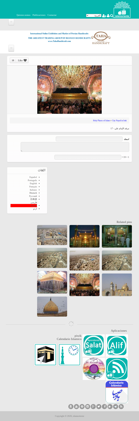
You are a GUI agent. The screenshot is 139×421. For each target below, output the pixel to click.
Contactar (51, 15)
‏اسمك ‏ (126, 139)
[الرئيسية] (122, 9)
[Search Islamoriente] (112, 16)
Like (17, 60)
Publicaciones (39, 15)
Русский (33, 196)
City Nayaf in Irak (119, 120)
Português (32, 180)
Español (33, 177)
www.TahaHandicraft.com (59, 41)
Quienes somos (23, 15)
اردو (35, 208)
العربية (34, 205)
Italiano (33, 190)
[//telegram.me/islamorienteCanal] (115, 406)
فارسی (34, 202)
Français (33, 186)
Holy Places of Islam (101, 120)
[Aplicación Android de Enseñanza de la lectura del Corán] (117, 345)
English (33, 183)
